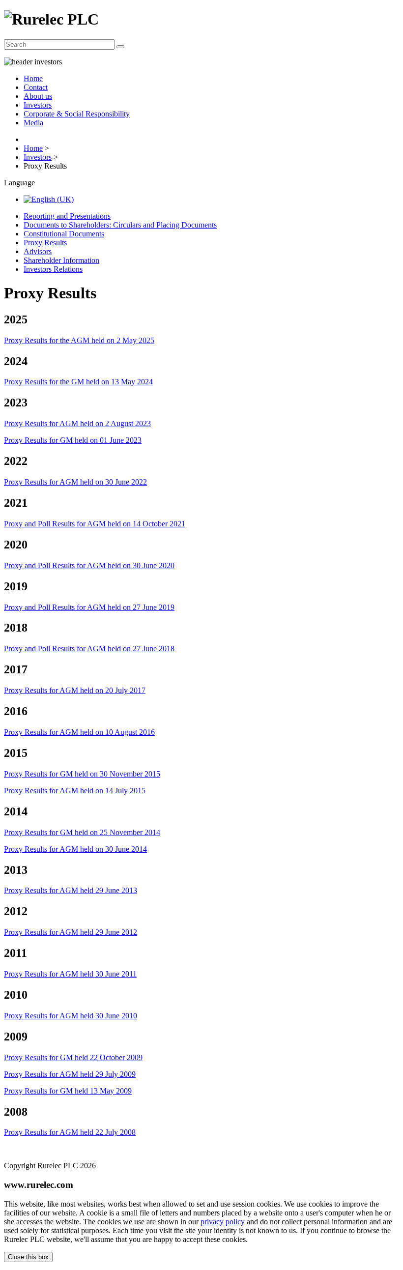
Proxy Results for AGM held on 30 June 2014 (75, 849)
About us (38, 96)
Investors (38, 105)
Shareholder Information (61, 260)
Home (33, 78)
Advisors (38, 251)
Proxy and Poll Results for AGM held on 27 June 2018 (89, 648)
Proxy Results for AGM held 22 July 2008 (70, 1132)
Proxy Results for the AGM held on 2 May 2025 (79, 340)
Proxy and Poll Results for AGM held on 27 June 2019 (89, 607)
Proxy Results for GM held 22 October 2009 (73, 1057)
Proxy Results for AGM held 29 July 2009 (70, 1074)
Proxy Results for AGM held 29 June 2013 (70, 890)
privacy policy (223, 1221)
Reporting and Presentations (67, 216)
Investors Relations (53, 269)
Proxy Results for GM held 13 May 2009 (68, 1091)
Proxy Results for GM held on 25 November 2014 (82, 832)
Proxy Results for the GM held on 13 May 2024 (78, 381)
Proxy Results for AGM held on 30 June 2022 (75, 482)
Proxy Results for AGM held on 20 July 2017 (74, 690)
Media (33, 122)
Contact (36, 87)
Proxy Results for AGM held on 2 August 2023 (77, 423)
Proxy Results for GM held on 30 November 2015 (82, 774)
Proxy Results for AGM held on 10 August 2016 (79, 732)
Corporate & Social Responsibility (77, 114)
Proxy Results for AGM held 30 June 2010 (70, 1015)
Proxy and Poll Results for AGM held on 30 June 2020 (89, 565)
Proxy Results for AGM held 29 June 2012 (70, 932)
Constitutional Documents (64, 234)
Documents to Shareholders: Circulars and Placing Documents (120, 225)
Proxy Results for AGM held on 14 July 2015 (74, 790)
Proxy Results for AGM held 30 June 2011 (70, 974)
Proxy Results (45, 242)
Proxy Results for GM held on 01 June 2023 (73, 440)
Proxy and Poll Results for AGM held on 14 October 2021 (94, 524)
